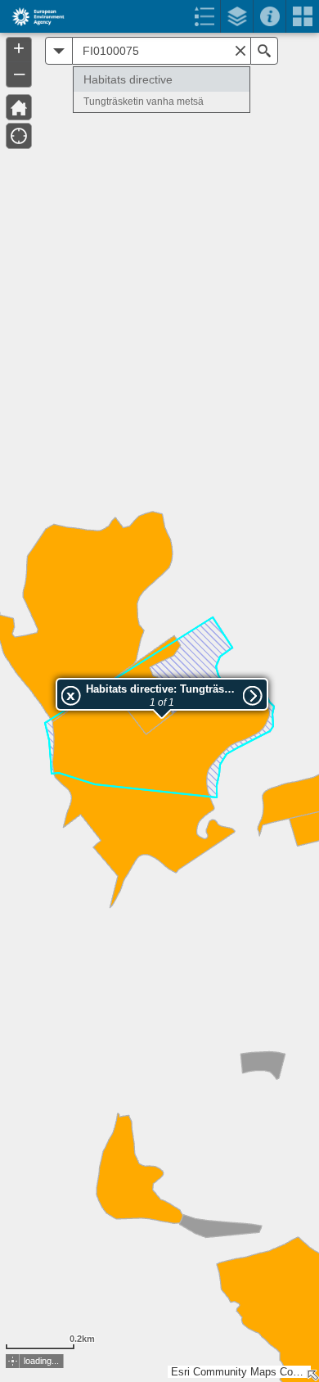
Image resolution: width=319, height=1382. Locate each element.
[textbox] (161, 51)
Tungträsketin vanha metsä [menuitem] (143, 101)
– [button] (19, 73)
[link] (33, 16)
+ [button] (19, 48)
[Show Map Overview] (312, 1375)
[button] (12, 1361)
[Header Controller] (159, 16)
